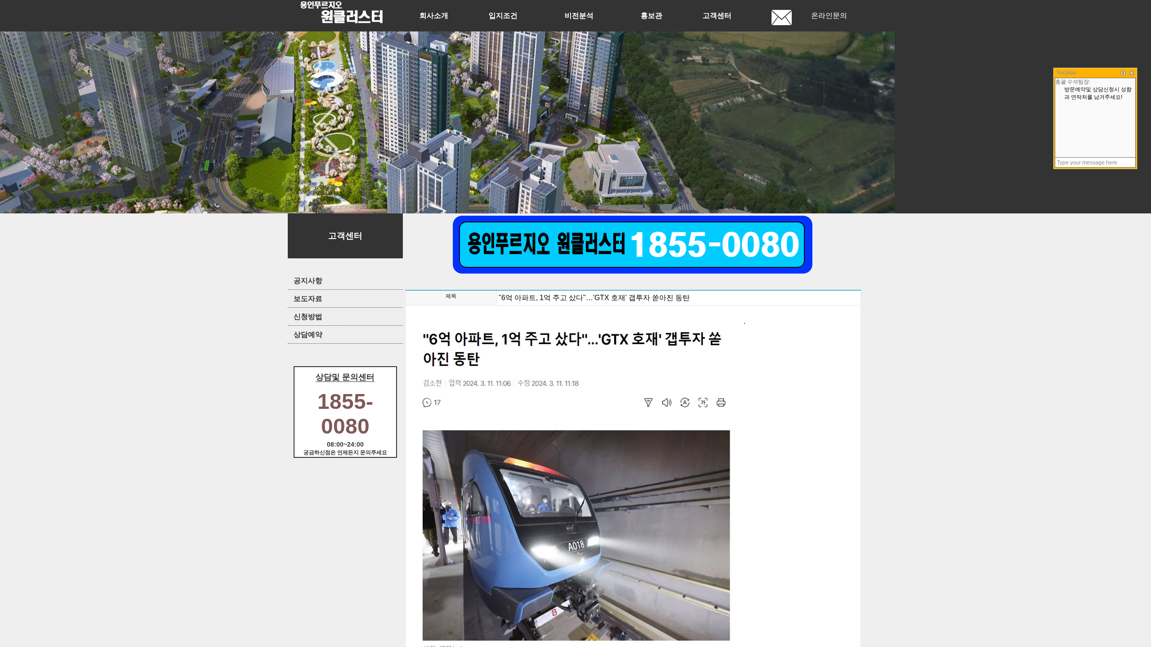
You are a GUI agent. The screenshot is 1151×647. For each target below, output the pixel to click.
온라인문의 (829, 15)
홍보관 (651, 15)
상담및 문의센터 (345, 376)
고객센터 (717, 15)
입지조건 (503, 15)
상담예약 (308, 334)
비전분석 (579, 15)
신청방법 (308, 316)
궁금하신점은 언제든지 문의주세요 (345, 452)
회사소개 (433, 15)
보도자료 (308, 298)
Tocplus (1066, 73)
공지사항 (308, 280)
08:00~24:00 (345, 444)
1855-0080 (345, 414)
